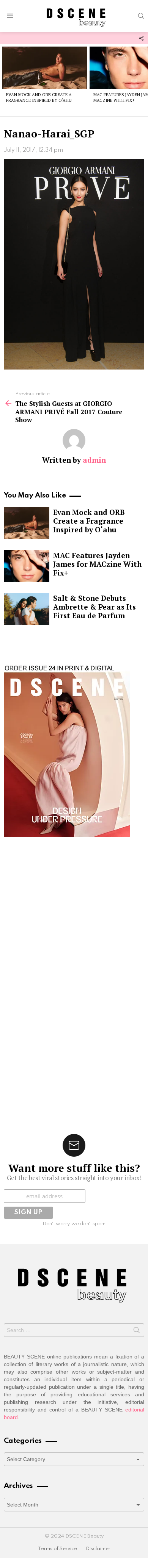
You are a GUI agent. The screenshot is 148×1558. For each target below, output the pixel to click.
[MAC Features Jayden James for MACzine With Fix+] (26, 566)
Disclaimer (98, 1548)
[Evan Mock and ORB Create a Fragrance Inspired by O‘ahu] (44, 68)
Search (136, 1331)
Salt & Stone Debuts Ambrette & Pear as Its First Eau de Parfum (94, 606)
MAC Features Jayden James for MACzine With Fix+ (97, 564)
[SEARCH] (141, 16)
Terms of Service (57, 1548)
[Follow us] (141, 38)
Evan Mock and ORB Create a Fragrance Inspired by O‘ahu (39, 97)
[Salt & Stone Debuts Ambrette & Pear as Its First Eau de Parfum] (26, 609)
